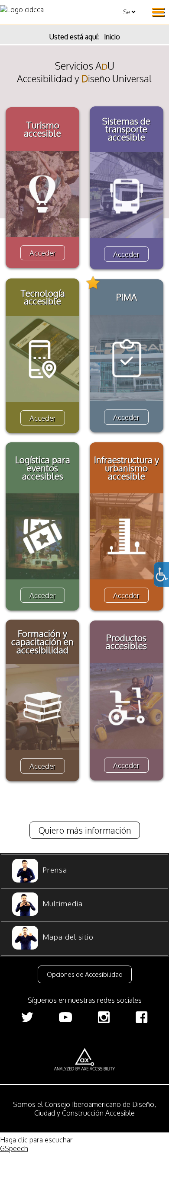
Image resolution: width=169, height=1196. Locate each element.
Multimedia (62, 903)
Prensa (54, 869)
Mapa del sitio (68, 936)
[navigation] (84, 905)
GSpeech (14, 1148)
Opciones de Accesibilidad (85, 974)
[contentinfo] (84, 1045)
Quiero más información (85, 830)
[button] (85, 974)
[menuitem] (84, 871)
